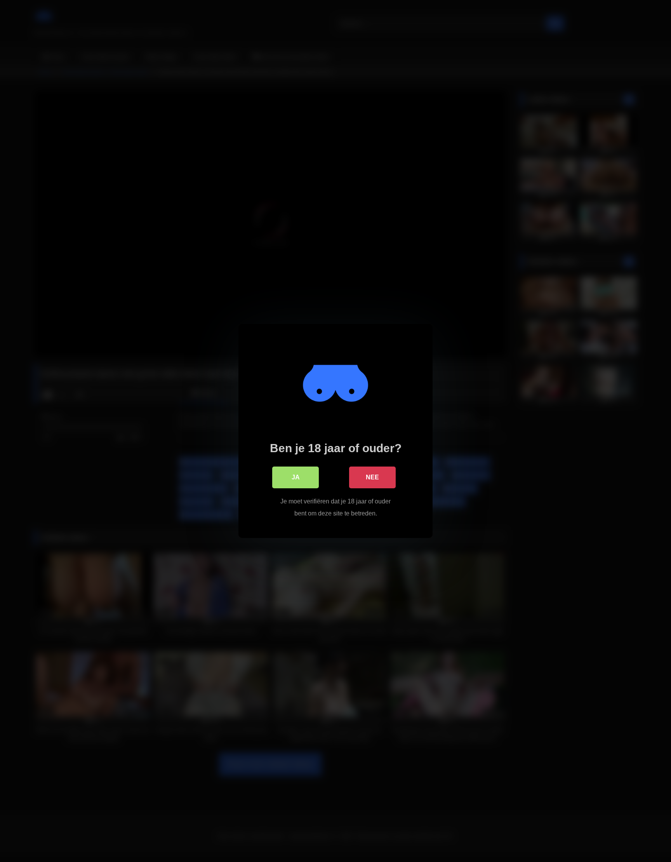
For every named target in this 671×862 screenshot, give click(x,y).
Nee (372, 477)
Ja (296, 477)
